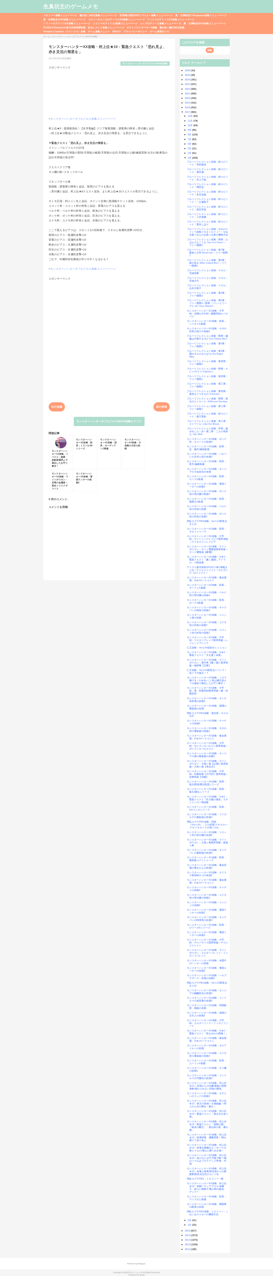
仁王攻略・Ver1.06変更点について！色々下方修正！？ (207, 671)
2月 (190, 1220)
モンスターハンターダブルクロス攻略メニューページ (83, 118)
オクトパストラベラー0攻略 (142, 27)
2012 (188, 1249)
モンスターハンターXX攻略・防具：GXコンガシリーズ (207, 808)
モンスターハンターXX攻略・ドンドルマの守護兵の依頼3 (207, 1077)
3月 (190, 157)
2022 (188, 89)
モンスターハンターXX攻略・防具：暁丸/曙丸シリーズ (207, 790)
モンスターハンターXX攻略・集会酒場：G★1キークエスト (207, 1039)
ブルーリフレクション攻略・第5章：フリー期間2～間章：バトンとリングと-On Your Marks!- (207, 303)
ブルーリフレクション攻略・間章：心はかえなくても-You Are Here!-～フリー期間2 (207, 242)
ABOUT (116, 31)
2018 (188, 107)
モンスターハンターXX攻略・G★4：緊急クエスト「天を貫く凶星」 (207, 653)
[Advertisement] (109, 91)
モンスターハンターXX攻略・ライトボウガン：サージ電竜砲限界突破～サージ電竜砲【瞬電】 (207, 549)
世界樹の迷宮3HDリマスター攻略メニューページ (146, 15)
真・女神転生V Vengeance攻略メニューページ (201, 15)
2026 (188, 70)
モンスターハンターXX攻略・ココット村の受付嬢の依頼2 (207, 833)
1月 (190, 1224)
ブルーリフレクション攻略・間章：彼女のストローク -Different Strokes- (207, 400)
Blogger (141, 1264)
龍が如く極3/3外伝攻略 (172, 27)
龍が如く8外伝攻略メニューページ (98, 15)
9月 (190, 130)
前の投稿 (161, 406)
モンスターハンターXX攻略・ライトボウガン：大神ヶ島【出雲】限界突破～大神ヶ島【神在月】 (207, 764)
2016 (188, 1230)
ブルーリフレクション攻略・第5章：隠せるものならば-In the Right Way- (207, 354)
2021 (188, 93)
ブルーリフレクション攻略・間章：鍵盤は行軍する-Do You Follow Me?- (207, 337)
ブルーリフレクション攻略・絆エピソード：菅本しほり (207, 223)
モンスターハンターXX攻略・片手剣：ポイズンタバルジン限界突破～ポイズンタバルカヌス (207, 746)
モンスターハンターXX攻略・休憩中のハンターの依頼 (207, 962)
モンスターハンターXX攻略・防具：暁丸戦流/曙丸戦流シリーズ (207, 783)
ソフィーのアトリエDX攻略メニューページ (66, 23)
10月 (190, 125)
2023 (188, 84)
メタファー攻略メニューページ (60, 15)
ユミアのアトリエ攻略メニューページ (160, 23)
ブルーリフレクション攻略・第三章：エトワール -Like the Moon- (207, 422)
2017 (188, 112)
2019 (188, 102)
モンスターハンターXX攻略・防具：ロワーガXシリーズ (207, 926)
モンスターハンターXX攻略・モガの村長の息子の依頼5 (207, 330)
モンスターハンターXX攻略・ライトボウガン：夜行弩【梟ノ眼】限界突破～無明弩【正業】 (207, 662)
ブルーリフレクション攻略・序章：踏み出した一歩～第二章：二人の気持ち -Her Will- (207, 431)
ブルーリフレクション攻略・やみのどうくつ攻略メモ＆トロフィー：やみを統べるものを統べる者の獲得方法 (207, 232)
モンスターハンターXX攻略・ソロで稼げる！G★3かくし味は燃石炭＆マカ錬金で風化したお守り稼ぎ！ (207, 680)
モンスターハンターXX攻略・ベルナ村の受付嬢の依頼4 (207, 594)
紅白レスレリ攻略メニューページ (106, 27)
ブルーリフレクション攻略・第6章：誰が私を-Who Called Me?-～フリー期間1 (207, 263)
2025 (188, 75)
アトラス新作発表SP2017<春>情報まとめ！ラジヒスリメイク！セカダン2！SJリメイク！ (207, 570)
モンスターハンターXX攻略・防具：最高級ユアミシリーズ (207, 859)
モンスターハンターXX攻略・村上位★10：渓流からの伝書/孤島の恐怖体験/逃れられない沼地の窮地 (207, 1086)
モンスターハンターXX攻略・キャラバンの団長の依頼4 (207, 609)
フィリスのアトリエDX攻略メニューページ (170, 19)
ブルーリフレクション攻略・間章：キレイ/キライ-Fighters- (207, 370)
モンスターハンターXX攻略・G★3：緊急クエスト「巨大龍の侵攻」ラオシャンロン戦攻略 (207, 799)
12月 (190, 116)
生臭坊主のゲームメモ (70, 6)
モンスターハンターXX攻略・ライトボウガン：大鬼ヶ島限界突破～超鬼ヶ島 (207, 842)
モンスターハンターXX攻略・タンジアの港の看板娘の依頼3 (207, 755)
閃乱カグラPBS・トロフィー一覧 (205, 1178)
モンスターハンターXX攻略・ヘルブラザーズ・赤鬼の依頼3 (207, 976)
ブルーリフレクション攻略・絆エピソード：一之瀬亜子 (207, 200)
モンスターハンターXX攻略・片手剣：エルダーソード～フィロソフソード (207, 1023)
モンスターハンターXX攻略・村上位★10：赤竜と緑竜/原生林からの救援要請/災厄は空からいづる (207, 1171)
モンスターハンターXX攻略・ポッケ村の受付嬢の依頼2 (207, 492)
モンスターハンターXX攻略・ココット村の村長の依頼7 (207, 631)
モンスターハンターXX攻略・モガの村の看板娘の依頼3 (207, 729)
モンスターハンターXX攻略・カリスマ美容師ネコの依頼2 (207, 874)
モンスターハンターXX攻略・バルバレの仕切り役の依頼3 (207, 455)
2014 (188, 1239)
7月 (190, 139)
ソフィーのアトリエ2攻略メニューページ (115, 23)
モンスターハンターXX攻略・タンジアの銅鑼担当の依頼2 (207, 992)
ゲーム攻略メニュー (99, 31)
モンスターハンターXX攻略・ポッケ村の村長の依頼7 (207, 515)
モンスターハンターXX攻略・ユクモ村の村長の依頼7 (207, 623)
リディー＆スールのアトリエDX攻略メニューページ (116, 19)
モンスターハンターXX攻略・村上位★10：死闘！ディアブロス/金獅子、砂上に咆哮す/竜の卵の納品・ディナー (207, 1187)
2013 (188, 1244)
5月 (190, 148)
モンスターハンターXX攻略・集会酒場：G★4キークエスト (207, 579)
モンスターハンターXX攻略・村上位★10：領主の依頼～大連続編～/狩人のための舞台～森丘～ (207, 1103)
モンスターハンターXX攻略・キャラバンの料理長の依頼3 (207, 918)
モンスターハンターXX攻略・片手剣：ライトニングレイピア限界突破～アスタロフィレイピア (207, 539)
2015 (188, 1235)
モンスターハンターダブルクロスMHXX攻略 (144, 63)
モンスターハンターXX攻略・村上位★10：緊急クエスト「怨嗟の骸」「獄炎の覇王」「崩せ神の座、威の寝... (207, 1125)
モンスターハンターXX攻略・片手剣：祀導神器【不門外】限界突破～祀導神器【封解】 (207, 774)
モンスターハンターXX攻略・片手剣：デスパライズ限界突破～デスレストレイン (207, 942)
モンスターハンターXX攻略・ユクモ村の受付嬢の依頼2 (207, 896)
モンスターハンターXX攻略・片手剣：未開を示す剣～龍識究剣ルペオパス (207, 313)
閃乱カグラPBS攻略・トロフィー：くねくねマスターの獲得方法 (207, 1213)
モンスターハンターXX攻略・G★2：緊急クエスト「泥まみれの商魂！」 (207, 1032)
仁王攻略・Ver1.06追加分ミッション (207, 647)
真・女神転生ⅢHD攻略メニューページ (64, 19)
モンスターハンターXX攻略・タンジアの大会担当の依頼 (207, 470)
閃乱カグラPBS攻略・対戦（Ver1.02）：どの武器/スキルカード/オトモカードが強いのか (207, 824)
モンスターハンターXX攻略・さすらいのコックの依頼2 (207, 1094)
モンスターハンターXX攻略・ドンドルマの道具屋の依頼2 (207, 999)
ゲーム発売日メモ (159, 31)
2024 (188, 79)
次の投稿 (56, 406)
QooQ (142, 1275)
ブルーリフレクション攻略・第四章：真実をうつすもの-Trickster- (207, 392)
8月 (190, 134)
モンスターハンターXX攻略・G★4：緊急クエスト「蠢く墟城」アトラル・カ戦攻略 (207, 559)
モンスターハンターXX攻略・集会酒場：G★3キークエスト (207, 737)
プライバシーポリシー (135, 31)
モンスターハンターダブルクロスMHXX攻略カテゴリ (109, 421)
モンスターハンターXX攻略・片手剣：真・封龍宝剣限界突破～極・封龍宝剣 (207, 690)
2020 (188, 98)
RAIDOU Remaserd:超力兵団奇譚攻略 (64, 27)
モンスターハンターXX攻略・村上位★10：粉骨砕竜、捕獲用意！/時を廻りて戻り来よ (207, 1137)
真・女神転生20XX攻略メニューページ (205, 23)
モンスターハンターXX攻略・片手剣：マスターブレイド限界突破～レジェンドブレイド (207, 640)
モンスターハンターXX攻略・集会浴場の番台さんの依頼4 (207, 866)
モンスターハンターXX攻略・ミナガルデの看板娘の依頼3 (207, 815)
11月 (190, 120)
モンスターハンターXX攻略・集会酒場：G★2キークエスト (207, 881)
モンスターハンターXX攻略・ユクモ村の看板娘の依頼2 (207, 1054)
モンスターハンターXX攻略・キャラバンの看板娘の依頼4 (207, 851)
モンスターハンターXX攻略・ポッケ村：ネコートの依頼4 (207, 440)
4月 (190, 153)
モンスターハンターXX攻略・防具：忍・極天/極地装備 (207, 448)
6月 (190, 143)
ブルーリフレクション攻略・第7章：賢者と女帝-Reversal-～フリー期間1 (207, 252)
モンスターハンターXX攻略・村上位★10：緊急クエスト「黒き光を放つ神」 (207, 1114)
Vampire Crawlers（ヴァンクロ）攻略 (64, 31)
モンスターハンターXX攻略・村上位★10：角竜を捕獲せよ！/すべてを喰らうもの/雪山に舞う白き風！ (207, 1147)
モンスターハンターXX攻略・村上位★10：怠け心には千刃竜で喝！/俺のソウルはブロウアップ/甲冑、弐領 (207, 1159)
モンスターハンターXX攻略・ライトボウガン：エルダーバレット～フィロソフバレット (207, 953)
